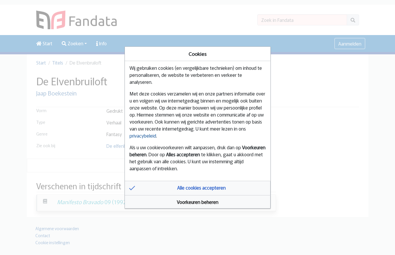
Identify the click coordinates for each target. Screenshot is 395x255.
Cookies (198, 53)
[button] (197, 188)
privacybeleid (143, 135)
